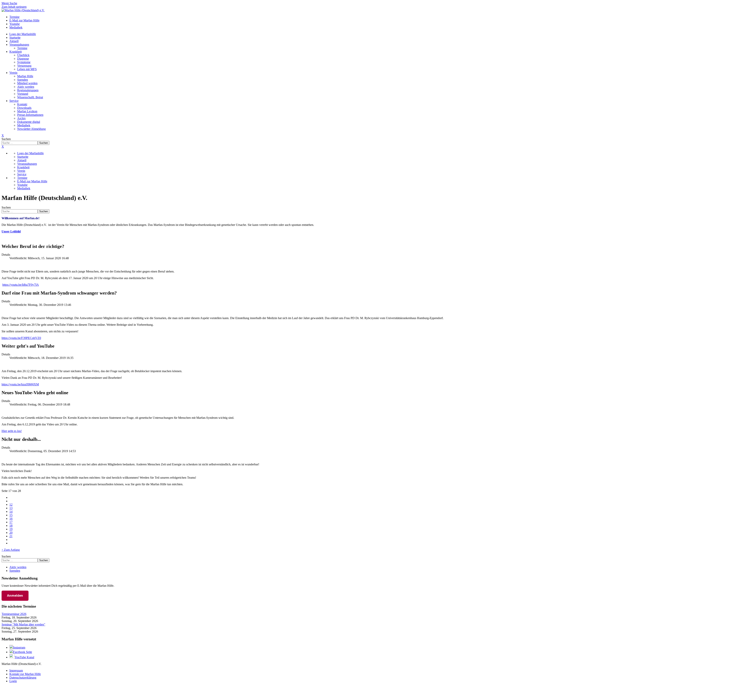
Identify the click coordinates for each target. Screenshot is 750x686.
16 (10, 518)
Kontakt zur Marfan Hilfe (25, 674)
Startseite (15, 37)
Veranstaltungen (19, 44)
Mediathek (23, 125)
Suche (13, 3)
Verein (13, 72)
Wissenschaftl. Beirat (30, 97)
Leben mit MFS (27, 69)
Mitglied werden (27, 83)
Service (14, 100)
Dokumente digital (28, 121)
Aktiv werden (25, 86)
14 (10, 511)
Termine (22, 48)
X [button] (3, 146)
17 (10, 522)
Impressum (16, 670)
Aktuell (14, 41)
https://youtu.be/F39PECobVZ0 (21, 338)
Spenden (22, 79)
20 (10, 532)
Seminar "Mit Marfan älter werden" (23, 624)
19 (10, 529)
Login (13, 681)
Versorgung (24, 65)
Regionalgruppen (27, 90)
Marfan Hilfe (25, 76)
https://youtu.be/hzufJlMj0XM (20, 384)
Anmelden (15, 595)
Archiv (21, 118)
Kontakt (22, 104)
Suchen (6, 139)
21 (10, 536)
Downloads (24, 107)
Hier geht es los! (12, 431)
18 (10, 525)
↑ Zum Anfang (11, 549)
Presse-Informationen (30, 114)
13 (10, 508)
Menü (6, 3)
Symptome (23, 62)
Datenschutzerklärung (22, 677)
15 (10, 515)
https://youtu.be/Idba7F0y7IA (20, 284)
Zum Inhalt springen (14, 6)
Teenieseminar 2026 (14, 614)
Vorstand (22, 93)
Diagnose (23, 58)
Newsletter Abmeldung (31, 128)
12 (10, 504)
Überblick (23, 55)
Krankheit (15, 51)
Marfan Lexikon (27, 111)
